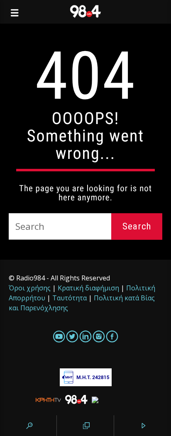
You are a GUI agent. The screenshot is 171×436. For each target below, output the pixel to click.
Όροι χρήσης (30, 287)
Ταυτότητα (69, 297)
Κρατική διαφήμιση (88, 287)
